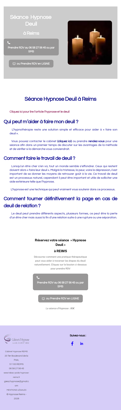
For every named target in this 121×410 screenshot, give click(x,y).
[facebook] (73, 344)
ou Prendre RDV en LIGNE (33, 63)
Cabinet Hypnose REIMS (16, 351)
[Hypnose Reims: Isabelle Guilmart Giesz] (16, 343)
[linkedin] (82, 344)
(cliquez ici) (65, 141)
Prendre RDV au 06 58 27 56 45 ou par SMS (31, 49)
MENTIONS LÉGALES (16, 390)
